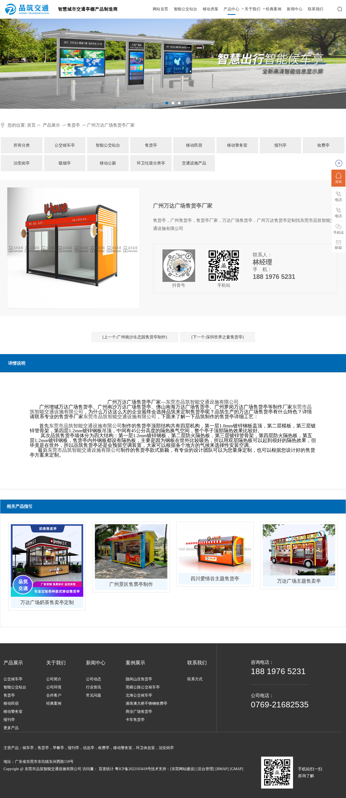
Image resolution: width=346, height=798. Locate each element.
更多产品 (11, 728)
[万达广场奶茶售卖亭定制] (47, 560)
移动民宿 (194, 145)
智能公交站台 (185, 9)
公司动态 (93, 679)
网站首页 (160, 9)
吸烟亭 (65, 163)
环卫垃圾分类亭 (151, 163)
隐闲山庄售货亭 (139, 679)
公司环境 (53, 687)
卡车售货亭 (135, 720)
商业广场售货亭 (139, 712)
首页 (31, 125)
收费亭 (323, 145)
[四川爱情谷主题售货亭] (215, 548)
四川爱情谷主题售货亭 (215, 578)
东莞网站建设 (182, 769)
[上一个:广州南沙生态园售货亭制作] (134, 337)
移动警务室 (237, 145)
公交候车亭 (65, 145)
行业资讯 (93, 687)
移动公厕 (108, 163)
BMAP (222, 769)
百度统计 (106, 769)
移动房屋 (210, 9)
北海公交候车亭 (139, 695)
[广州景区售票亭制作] (131, 551)
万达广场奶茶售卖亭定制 (47, 602)
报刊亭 (280, 145)
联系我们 (316, 9)
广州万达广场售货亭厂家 (111, 125)
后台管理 (205, 769)
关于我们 (252, 9)
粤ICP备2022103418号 (133, 769)
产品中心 (231, 9)
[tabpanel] (173, 64)
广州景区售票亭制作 (131, 584)
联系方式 (194, 679)
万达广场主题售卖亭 (299, 581)
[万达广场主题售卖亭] (299, 549)
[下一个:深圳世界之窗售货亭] (217, 337)
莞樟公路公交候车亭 (143, 687)
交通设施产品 (194, 163)
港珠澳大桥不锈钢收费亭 (146, 703)
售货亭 (73, 125)
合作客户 (53, 695)
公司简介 (53, 679)
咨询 (338, 182)
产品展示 (51, 125)
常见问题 (93, 695)
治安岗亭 (22, 163)
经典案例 (273, 9)
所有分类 (22, 145)
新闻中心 (294, 9)
